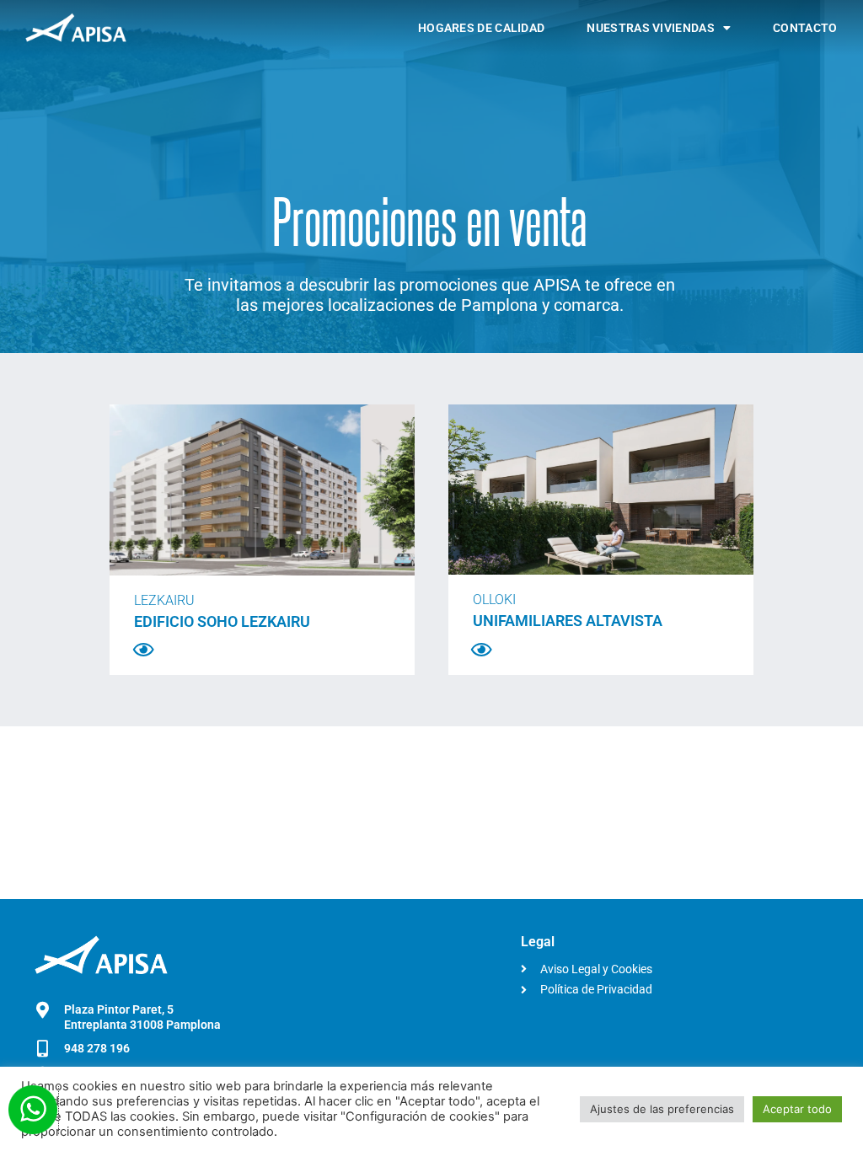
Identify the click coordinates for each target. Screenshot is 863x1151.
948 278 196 (97, 1048)
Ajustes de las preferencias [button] (662, 1109)
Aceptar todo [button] (797, 1109)
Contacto (805, 28)
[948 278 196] (43, 1049)
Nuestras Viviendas (650, 28)
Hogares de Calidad (481, 28)
